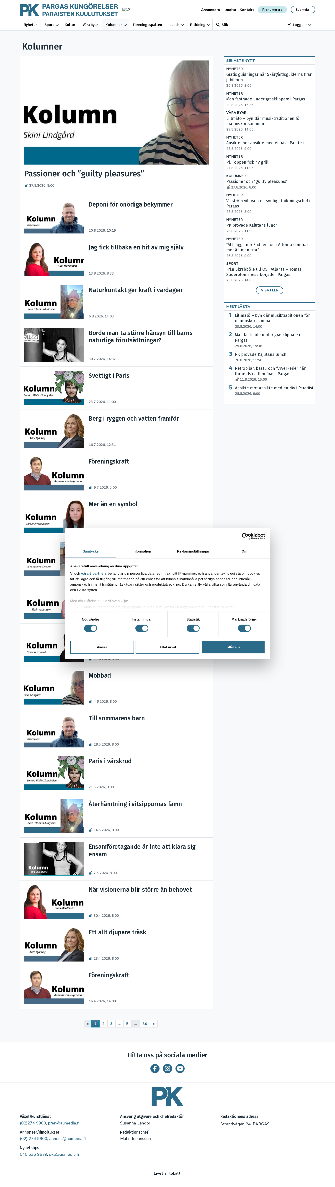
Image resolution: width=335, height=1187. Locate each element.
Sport (49, 25)
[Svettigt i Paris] (54, 388)
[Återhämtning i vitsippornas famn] (54, 816)
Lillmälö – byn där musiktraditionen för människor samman (272, 321)
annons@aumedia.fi (67, 1138)
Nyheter (30, 25)
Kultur (70, 25)
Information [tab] (141, 551)
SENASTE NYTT (240, 60)
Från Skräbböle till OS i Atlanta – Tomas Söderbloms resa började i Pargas (264, 275)
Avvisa (102, 647)
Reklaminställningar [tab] (193, 551)
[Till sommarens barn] (54, 730)
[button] (299, 24)
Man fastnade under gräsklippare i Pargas (267, 340)
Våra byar (90, 25)
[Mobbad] (54, 688)
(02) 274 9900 (33, 1138)
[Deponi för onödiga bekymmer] (54, 216)
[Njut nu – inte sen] (54, 602)
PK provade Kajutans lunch (260, 357)
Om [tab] (244, 551)
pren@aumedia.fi (63, 1123)
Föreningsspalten (147, 25)
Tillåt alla (233, 647)
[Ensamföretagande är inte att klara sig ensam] (54, 859)
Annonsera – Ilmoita (218, 9)
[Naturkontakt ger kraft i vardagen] (54, 302)
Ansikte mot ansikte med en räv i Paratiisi (274, 390)
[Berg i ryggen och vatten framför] (54, 431)
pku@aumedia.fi (64, 1154)
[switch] (141, 628)
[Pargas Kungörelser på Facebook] (155, 1068)
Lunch (174, 25)
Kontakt (247, 9)
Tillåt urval (167, 647)
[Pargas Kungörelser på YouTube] (180, 1068)
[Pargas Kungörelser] (167, 1094)
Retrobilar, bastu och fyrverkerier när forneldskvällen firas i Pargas (270, 374)
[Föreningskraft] (54, 473)
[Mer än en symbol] (54, 516)
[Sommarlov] (54, 645)
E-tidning (198, 25)
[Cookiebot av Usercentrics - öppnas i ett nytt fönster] (245, 536)
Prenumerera (272, 10)
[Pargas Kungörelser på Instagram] (167, 1068)
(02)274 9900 (33, 1123)
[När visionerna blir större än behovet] (54, 902)
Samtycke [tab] (90, 551)
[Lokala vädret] (124, 9)
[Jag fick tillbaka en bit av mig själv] (54, 259)
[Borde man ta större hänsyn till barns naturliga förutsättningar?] (54, 345)
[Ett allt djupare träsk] (54, 945)
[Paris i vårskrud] (54, 773)
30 (145, 1023)
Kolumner (114, 25)
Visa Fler (269, 290)
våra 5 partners (94, 573)
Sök (225, 25)
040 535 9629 (33, 1154)
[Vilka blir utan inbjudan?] (54, 559)
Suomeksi (303, 10)
